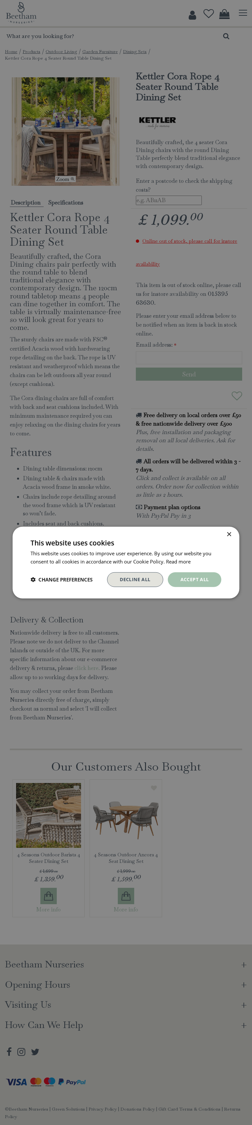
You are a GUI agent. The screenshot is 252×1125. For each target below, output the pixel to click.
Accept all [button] (194, 579)
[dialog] (125, 563)
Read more (178, 561)
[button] (62, 579)
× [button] (228, 534)
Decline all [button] (135, 579)
